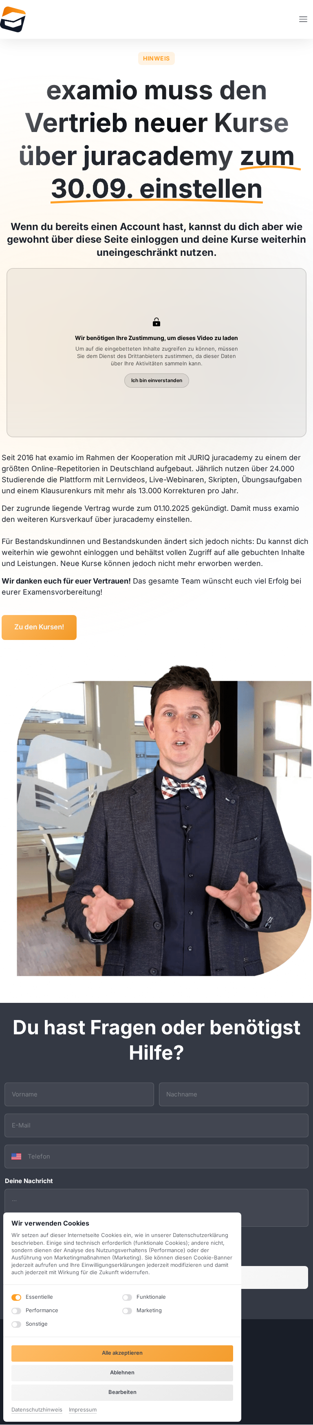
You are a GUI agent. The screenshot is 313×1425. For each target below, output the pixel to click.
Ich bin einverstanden (156, 380)
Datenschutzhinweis (36, 1410)
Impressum (83, 1410)
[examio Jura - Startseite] (13, 19)
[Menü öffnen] (306, 19)
